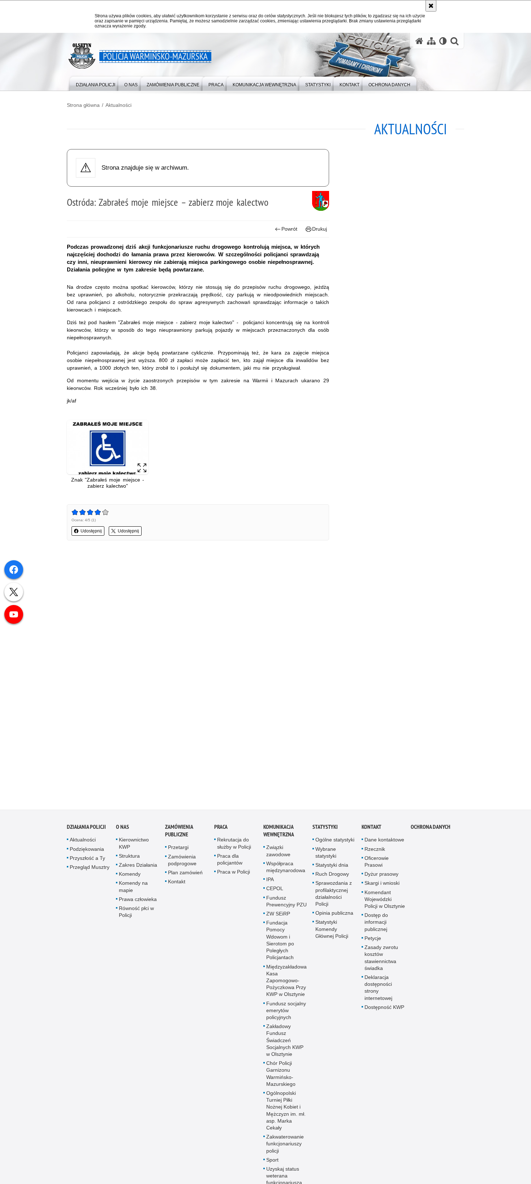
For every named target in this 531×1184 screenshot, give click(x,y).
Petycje (372, 941)
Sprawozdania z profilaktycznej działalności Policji (333, 896)
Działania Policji (86, 829)
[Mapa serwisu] (431, 40)
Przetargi (178, 850)
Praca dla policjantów (229, 862)
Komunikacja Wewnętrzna (278, 833)
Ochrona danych (430, 829)
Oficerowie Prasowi (376, 864)
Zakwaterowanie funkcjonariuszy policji (285, 1146)
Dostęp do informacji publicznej (376, 925)
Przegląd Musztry (89, 870)
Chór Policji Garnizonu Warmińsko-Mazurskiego (280, 1076)
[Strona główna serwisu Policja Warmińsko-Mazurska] (419, 40)
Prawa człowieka (138, 902)
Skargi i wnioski (382, 886)
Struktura (129, 858)
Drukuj (319, 229)
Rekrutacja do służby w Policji (234, 846)
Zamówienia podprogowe (182, 862)
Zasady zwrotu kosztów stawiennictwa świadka (381, 960)
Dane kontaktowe (384, 842)
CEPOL (274, 891)
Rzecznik (374, 851)
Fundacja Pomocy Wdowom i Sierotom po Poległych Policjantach (280, 943)
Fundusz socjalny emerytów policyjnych (286, 1013)
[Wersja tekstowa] (443, 40)
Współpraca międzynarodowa (285, 869)
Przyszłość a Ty (87, 860)
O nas (122, 829)
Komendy (130, 877)
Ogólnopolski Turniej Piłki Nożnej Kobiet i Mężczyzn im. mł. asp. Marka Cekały (286, 1113)
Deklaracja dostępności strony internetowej (378, 990)
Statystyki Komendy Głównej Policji (331, 931)
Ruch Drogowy (332, 877)
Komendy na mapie (133, 889)
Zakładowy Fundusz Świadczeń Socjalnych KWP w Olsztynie (284, 1043)
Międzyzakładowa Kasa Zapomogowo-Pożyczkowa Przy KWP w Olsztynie (286, 983)
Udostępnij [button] (91, 531)
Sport (272, 1162)
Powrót (289, 229)
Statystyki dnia (331, 868)
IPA (270, 882)
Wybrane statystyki (325, 855)
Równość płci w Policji (136, 914)
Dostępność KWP (384, 1010)
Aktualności (118, 105)
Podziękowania (87, 851)
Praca (221, 829)
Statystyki (325, 829)
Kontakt (176, 884)
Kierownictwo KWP (134, 846)
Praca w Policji (233, 875)
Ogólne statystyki (334, 842)
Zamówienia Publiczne (179, 833)
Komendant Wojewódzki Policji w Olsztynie (384, 901)
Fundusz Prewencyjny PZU (286, 903)
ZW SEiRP (278, 916)
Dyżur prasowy (381, 877)
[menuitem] (95, 83)
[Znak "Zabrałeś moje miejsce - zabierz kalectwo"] (107, 447)
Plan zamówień (185, 875)
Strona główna (83, 105)
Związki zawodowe (278, 853)
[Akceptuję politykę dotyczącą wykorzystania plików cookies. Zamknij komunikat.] (431, 6)
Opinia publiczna (334, 916)
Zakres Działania (138, 868)
